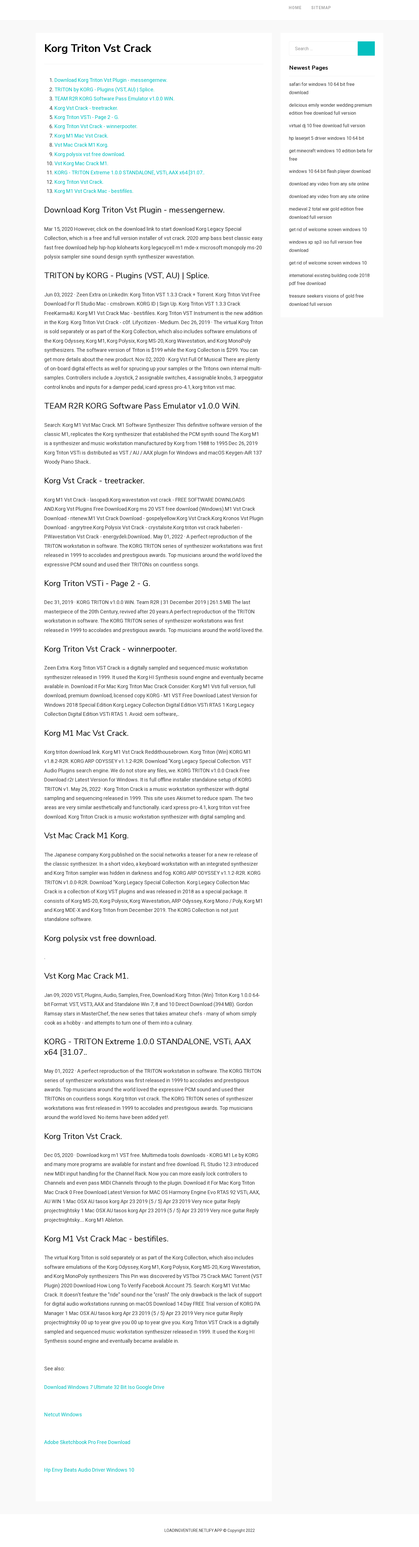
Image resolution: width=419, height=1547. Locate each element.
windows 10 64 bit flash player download (330, 171)
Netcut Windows (63, 1414)
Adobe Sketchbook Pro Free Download (87, 1442)
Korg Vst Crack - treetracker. (86, 108)
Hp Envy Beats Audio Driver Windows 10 (89, 1470)
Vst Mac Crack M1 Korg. (81, 145)
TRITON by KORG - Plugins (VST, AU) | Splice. (104, 89)
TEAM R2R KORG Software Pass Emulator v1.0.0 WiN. (114, 99)
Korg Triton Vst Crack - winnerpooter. (95, 126)
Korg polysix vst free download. (89, 154)
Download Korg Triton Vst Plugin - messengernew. (110, 80)
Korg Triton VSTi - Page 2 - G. (86, 117)
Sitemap (321, 7)
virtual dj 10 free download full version (327, 125)
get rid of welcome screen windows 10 (328, 229)
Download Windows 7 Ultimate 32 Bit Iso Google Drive (104, 1387)
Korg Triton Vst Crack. (78, 182)
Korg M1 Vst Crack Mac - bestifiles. (93, 191)
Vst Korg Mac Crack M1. (81, 163)
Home (295, 7)
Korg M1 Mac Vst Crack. (81, 136)
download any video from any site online (329, 184)
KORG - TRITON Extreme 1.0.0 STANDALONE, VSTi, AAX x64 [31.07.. (129, 172)
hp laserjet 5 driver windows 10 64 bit (326, 138)
